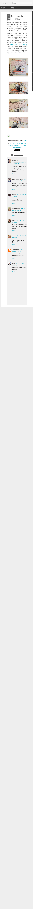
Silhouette (15, 147)
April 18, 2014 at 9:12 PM (18, 209)
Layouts (16, 145)
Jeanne (14, 236)
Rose (13, 263)
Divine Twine (19, 143)
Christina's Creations (15, 161)
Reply (13, 174)
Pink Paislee (22, 145)
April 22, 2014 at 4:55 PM (18, 250)
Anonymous (15, 249)
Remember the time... (17, 17)
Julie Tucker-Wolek (17, 179)
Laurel (25, 140)
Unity (20, 147)
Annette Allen (16, 208)
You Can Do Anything (18, 44)
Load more (17, 303)
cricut (13, 143)
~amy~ (14, 220)
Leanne (14, 195)
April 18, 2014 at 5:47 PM (19, 180)
